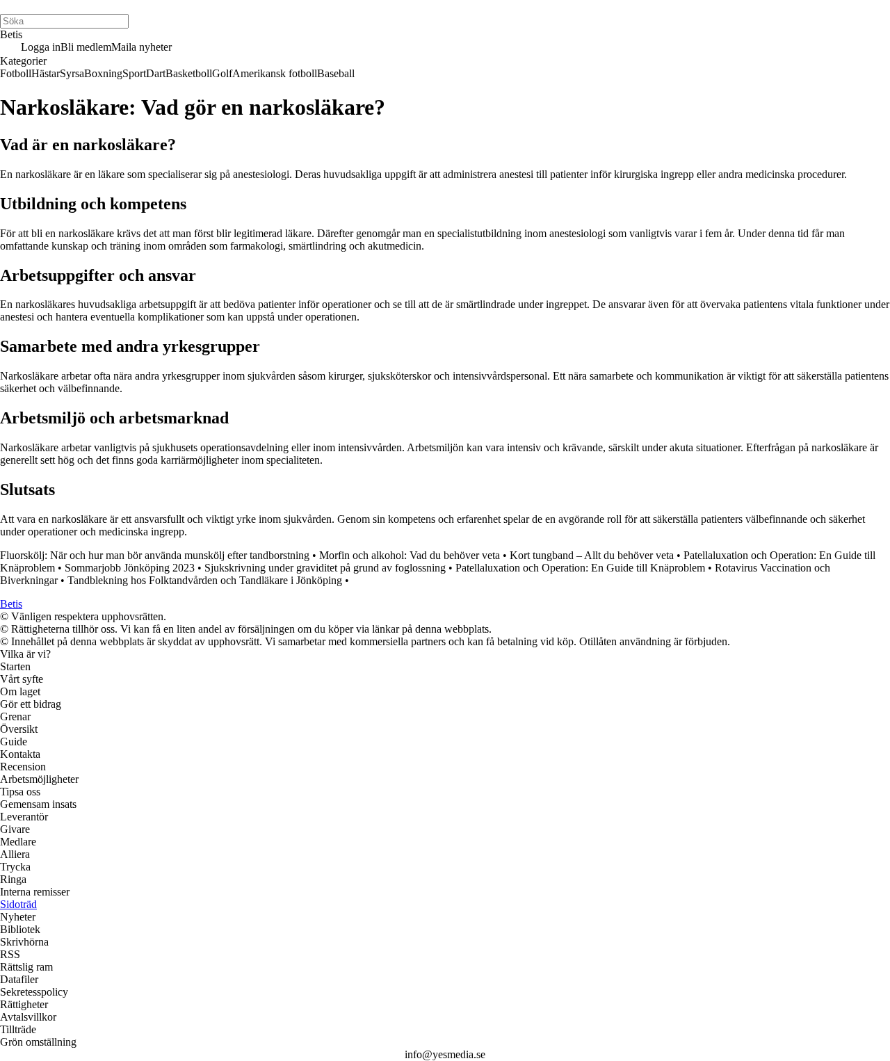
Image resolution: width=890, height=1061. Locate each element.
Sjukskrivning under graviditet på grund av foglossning (325, 568)
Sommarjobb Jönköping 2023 (130, 568)
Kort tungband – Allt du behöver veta (592, 555)
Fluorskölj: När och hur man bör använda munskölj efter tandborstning (154, 555)
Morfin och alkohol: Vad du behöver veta (409, 555)
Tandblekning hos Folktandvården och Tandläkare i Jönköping (204, 580)
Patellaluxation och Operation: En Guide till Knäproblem (580, 568)
